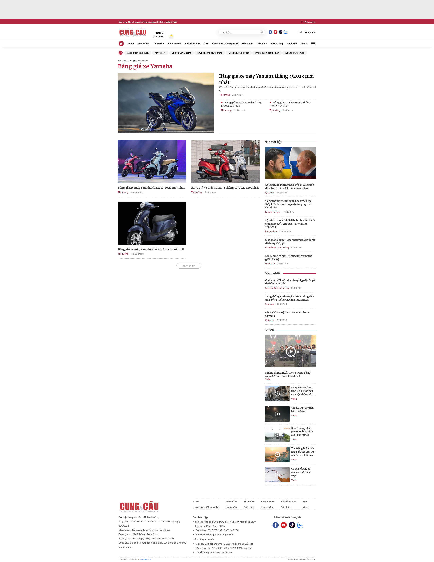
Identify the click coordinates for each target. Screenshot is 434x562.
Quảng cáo (123, 22)
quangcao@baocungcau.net (146, 22)
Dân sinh (262, 43)
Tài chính (158, 43)
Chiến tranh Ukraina (181, 53)
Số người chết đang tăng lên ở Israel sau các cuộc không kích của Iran (302, 391)
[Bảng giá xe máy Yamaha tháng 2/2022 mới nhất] (152, 223)
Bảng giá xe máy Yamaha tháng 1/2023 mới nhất (290, 104)
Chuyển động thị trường (277, 247)
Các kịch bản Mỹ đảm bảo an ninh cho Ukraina (287, 314)
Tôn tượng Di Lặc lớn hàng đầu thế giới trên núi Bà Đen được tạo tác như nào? (303, 452)
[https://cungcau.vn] (133, 32)
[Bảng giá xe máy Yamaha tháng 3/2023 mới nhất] (166, 103)
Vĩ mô (130, 43)
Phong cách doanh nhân (267, 53)
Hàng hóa (247, 43)
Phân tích (270, 263)
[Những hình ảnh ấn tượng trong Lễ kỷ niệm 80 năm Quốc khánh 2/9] (290, 351)
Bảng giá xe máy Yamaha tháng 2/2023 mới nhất (241, 104)
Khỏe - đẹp (277, 43)
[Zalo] (286, 32)
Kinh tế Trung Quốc (294, 53)
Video (304, 43)
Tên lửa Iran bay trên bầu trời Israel (302, 409)
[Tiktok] (292, 525)
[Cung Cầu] (152, 504)
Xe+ (206, 43)
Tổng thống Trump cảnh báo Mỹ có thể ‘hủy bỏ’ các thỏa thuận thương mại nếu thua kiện (288, 204)
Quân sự (269, 192)
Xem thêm (188, 266)
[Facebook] (270, 32)
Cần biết (292, 43)
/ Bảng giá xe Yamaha (138, 61)
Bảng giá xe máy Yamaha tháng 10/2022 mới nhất (225, 187)
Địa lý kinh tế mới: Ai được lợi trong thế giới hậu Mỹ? (288, 257)
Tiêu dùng (143, 43)
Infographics (271, 231)
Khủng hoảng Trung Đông (209, 53)
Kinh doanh (174, 43)
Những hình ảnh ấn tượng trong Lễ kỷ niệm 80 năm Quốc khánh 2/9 (287, 374)
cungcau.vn (145, 559)
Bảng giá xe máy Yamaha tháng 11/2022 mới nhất (151, 187)
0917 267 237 (171, 22)
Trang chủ (122, 61)
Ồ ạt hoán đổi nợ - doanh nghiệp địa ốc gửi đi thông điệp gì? (290, 241)
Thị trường (224, 95)
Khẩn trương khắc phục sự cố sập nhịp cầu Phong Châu (302, 431)
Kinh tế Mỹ (160, 53)
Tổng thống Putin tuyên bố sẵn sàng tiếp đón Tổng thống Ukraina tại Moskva (289, 186)
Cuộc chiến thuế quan (138, 53)
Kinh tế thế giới (272, 212)
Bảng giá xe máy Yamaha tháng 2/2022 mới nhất (151, 249)
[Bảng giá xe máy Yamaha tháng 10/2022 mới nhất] (225, 161)
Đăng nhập (309, 32)
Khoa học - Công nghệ (225, 43)
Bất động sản (192, 43)
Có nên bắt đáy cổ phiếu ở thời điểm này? (301, 472)
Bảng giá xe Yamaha (145, 66)
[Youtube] (275, 32)
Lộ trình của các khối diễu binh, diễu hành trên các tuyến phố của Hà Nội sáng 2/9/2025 (290, 224)
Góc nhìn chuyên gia (239, 53)
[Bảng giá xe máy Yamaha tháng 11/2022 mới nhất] (152, 161)
